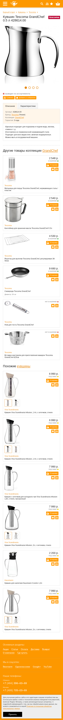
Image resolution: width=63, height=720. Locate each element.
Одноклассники (22, 666)
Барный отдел (9, 12)
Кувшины (22, 12)
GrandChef (19, 118)
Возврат (46, 649)
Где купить (22, 653)
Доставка (35, 649)
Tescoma (32, 12)
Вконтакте (7, 666)
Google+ (37, 666)
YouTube (48, 666)
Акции (6, 649)
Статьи (14, 649)
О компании (9, 653)
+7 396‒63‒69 (15, 683)
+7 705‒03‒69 (15, 690)
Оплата (24, 649)
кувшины (23, 366)
